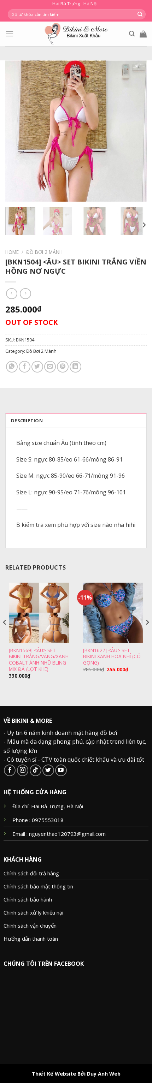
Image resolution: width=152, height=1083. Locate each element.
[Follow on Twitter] (48, 770)
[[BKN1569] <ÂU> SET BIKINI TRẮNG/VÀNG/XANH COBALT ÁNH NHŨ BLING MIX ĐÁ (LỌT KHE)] (39, 613)
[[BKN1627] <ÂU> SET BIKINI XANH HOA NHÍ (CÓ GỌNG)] (113, 613)
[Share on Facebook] (24, 367)
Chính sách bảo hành (28, 899)
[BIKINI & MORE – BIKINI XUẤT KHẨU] (76, 34)
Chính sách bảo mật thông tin (38, 886)
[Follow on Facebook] (10, 770)
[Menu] (9, 33)
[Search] (132, 34)
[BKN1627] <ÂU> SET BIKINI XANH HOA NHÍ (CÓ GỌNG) (112, 656)
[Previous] (17, 131)
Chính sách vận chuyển (30, 925)
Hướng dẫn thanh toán (31, 938)
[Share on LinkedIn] (75, 367)
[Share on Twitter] (37, 367)
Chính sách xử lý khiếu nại (33, 912)
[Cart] (143, 34)
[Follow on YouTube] (61, 770)
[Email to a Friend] (50, 367)
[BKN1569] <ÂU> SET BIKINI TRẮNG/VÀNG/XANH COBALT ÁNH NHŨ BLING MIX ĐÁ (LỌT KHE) (39, 659)
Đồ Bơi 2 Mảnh (44, 252)
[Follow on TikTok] (35, 770)
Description (27, 420)
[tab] (76, 420)
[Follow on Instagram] (23, 770)
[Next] (135, 131)
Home (12, 252)
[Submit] (140, 14)
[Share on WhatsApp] (12, 367)
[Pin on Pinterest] (63, 367)
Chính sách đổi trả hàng (31, 873)
